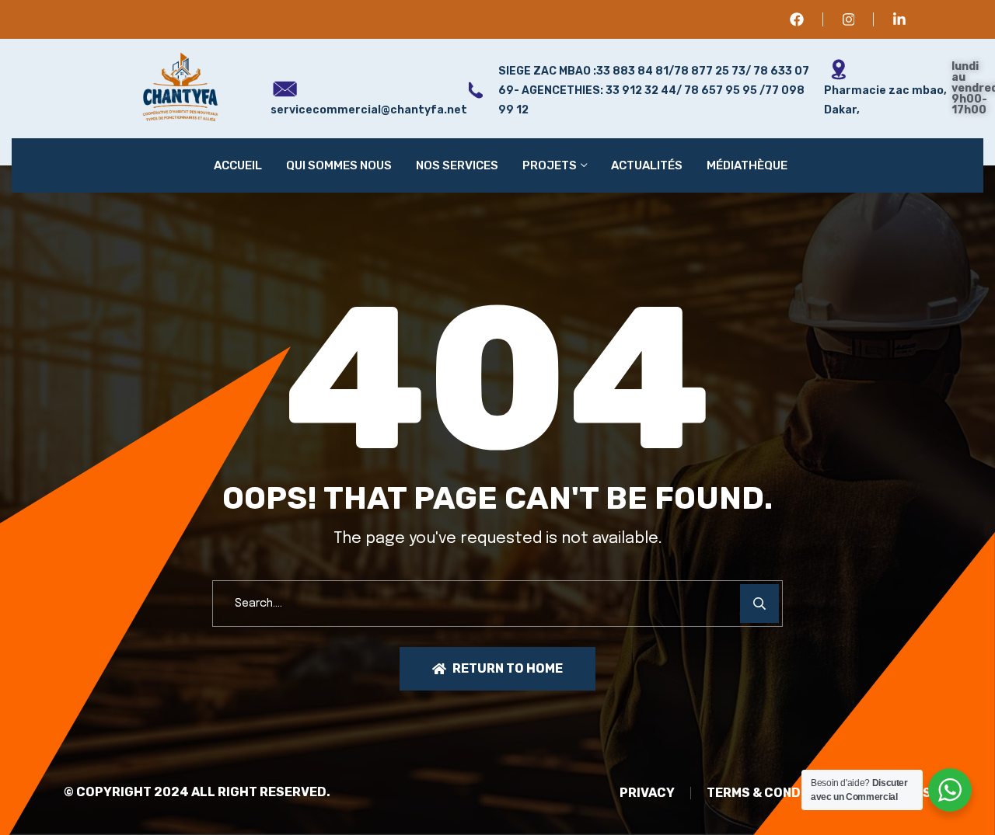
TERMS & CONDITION (771, 793)
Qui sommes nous (339, 165)
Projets (549, 165)
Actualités (647, 165)
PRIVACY (647, 793)
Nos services (457, 165)
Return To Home (507, 668)
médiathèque (747, 165)
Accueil (238, 165)
